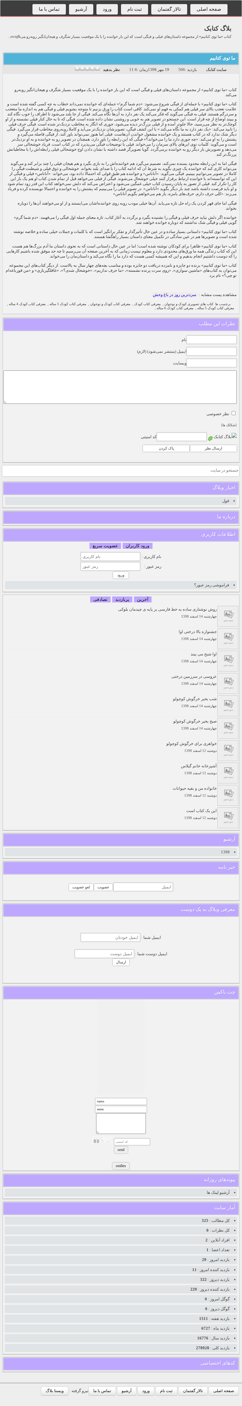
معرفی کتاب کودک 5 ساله (215, 308)
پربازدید (122, 599)
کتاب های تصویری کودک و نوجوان (188, 304)
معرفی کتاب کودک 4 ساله (27, 304)
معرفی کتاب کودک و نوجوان (110, 304)
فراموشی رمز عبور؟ (211, 585)
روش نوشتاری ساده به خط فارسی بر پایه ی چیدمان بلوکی (167, 613)
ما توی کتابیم (222, 58)
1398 (225, 852)
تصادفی (100, 599)
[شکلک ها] (229, 425)
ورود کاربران (137, 545)
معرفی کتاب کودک (147, 304)
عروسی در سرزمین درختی (194, 680)
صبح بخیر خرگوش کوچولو (195, 724)
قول (225, 500)
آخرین (142, 599)
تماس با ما (49, 9)
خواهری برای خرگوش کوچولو (191, 747)
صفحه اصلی (209, 9)
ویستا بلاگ (55, 1390)
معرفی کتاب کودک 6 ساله (175, 308)
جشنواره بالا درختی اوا (198, 635)
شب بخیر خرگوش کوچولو (195, 702)
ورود (107, 9)
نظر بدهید (111, 69)
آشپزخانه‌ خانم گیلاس (199, 769)
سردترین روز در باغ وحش (174, 294)
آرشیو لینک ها (218, 1192)
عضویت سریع (105, 545)
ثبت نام (134, 9)
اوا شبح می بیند (199, 657)
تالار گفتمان (169, 9)
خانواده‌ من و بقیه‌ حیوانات (195, 792)
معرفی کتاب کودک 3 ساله (67, 304)
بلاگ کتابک (218, 28)
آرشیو (81, 9)
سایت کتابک (216, 69)
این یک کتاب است (200, 814)
